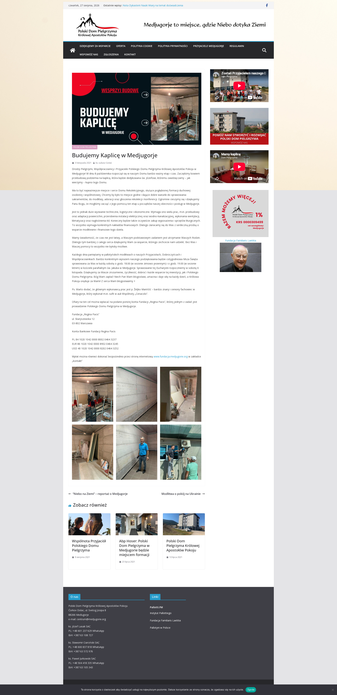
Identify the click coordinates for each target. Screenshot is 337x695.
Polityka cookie (141, 46)
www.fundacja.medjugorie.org (171, 356)
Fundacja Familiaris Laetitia (165, 620)
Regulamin (237, 46)
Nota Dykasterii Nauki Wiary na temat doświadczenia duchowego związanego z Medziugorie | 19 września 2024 (156, 7)
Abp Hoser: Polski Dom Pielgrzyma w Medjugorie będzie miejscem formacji (134, 548)
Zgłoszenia (111, 54)
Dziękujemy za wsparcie (95, 46)
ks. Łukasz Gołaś (104, 162)
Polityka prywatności (173, 46)
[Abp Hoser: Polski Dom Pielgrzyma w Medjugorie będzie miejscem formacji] (137, 516)
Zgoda (250, 689)
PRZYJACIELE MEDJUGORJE (208, 46)
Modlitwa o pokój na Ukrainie (181, 494)
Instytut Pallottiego (160, 613)
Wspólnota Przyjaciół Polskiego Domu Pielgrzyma (89, 545)
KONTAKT (130, 54)
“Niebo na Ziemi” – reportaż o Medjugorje (100, 494)
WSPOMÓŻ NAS (89, 54)
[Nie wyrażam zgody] (332, 689)
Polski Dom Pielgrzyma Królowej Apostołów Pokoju (182, 545)
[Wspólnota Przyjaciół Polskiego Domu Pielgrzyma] (89, 516)
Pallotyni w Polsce (160, 627)
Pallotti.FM (156, 607)
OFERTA (120, 46)
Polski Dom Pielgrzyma (84, 147)
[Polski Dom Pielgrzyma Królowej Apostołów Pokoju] (72, 50)
